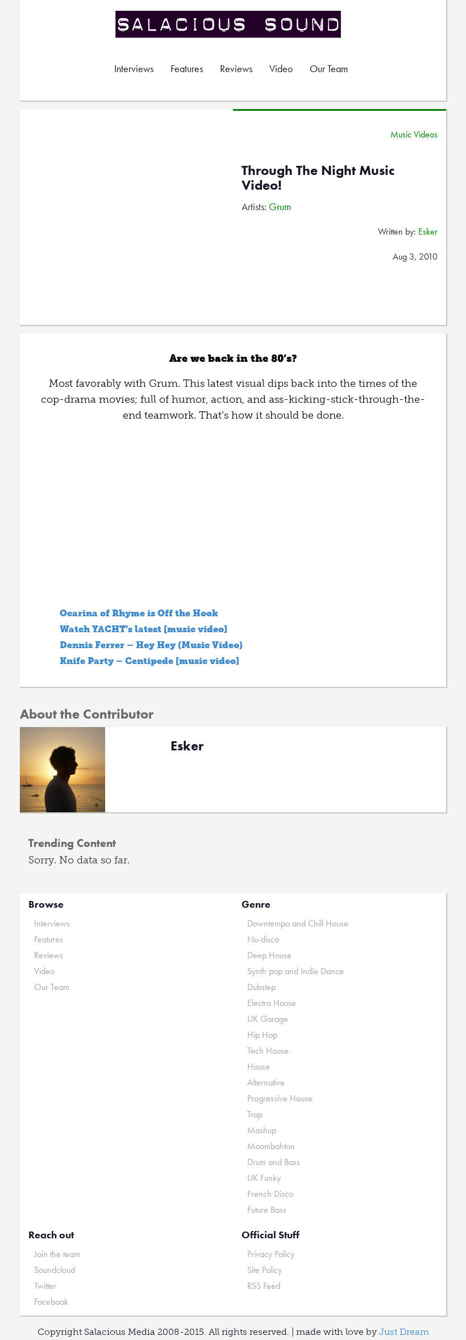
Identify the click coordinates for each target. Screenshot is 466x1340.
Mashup (261, 1130)
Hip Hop (262, 1035)
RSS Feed (263, 1286)
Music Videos (414, 134)
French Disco (270, 1194)
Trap (255, 1114)
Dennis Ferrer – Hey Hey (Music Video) (151, 645)
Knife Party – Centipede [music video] (149, 661)
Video (281, 68)
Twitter (45, 1286)
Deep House (269, 955)
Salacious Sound (229, 24)
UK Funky (264, 1178)
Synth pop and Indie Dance (295, 971)
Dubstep (261, 987)
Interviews (133, 68)
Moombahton (271, 1146)
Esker (428, 231)
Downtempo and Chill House (297, 923)
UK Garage (267, 1019)
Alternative (266, 1082)
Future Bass (266, 1210)
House (258, 1066)
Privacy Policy (270, 1254)
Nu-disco (263, 939)
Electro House (271, 1003)
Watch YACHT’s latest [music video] (143, 629)
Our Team (329, 68)
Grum (280, 206)
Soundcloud (54, 1270)
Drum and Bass (273, 1162)
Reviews (236, 68)
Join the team (57, 1254)
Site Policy (264, 1270)
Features (186, 68)
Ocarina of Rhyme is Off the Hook (139, 613)
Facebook (51, 1302)
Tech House (268, 1051)
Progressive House (280, 1098)
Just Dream (404, 1331)
